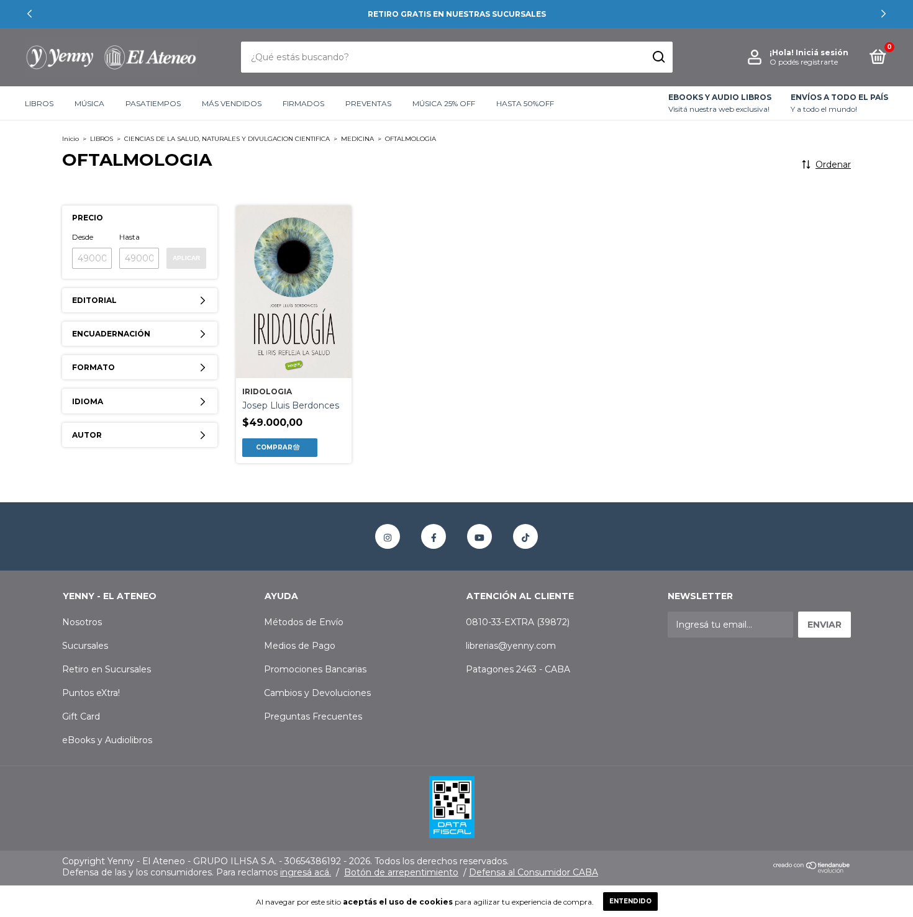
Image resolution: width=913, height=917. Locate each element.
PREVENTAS (368, 103)
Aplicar (186, 258)
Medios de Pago (299, 645)
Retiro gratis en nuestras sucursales (457, 14)
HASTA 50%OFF (525, 103)
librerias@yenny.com (511, 645)
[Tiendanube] (812, 870)
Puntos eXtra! (91, 692)
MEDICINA (357, 139)
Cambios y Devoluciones (317, 692)
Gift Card (81, 716)
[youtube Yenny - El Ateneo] (479, 536)
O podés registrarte (804, 61)
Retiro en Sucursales (106, 669)
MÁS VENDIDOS (231, 103)
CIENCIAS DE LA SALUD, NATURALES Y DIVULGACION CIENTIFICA (227, 139)
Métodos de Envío (303, 622)
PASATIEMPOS (153, 103)
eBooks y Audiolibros (107, 740)
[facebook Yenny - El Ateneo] (433, 536)
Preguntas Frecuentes (313, 716)
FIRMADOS (303, 103)
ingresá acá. (305, 872)
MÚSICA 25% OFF (443, 103)
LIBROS (39, 103)
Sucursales (85, 645)
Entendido (630, 901)
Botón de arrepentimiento (401, 872)
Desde (82, 237)
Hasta (129, 237)
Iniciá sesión (822, 52)
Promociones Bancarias (315, 669)
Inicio (70, 139)
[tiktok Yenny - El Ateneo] (525, 536)
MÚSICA (89, 103)
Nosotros (82, 622)
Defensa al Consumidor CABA (533, 872)
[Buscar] (658, 57)
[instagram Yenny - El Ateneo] (387, 536)
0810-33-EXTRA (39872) (518, 622)
